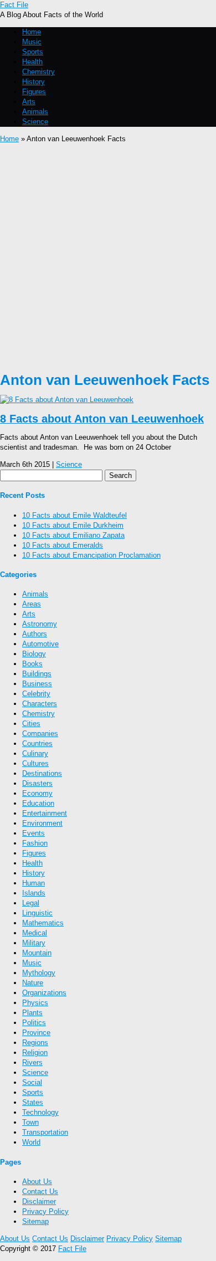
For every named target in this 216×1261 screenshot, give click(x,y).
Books (32, 664)
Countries (37, 743)
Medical (34, 933)
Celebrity (36, 693)
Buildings (37, 674)
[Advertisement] (108, 258)
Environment (42, 823)
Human (33, 883)
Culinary (35, 753)
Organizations (44, 993)
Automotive (40, 644)
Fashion (35, 843)
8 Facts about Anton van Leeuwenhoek (102, 419)
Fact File (14, 5)
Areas (31, 604)
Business (37, 684)
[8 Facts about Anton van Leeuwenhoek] (66, 399)
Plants (32, 1012)
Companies (40, 733)
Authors (34, 634)
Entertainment (44, 813)
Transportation (45, 1132)
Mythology (38, 973)
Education (38, 803)
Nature (32, 983)
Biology (34, 654)
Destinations (42, 773)
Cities (31, 723)
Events (33, 833)
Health (32, 62)
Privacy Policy (45, 1211)
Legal (30, 903)
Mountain (37, 953)
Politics (34, 1022)
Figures (34, 92)
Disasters (37, 783)
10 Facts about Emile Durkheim (73, 525)
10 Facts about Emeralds (62, 545)
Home (31, 32)
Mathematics (43, 923)
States (32, 1102)
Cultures (35, 763)
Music (32, 42)
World (31, 1142)
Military (33, 943)
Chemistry (38, 72)
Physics (35, 1002)
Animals (35, 111)
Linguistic (37, 913)
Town (30, 1122)
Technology (40, 1112)
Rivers (32, 1062)
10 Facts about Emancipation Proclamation (91, 555)
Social (32, 1082)
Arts (28, 101)
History (33, 82)
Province (36, 1032)
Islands (33, 893)
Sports (32, 52)
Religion (35, 1052)
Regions (35, 1042)
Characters (39, 703)
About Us (37, 1181)
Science (35, 121)
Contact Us (40, 1191)
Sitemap (35, 1221)
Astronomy (39, 624)
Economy (37, 793)
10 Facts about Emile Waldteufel (74, 515)
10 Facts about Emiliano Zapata (73, 535)
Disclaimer (39, 1201)
